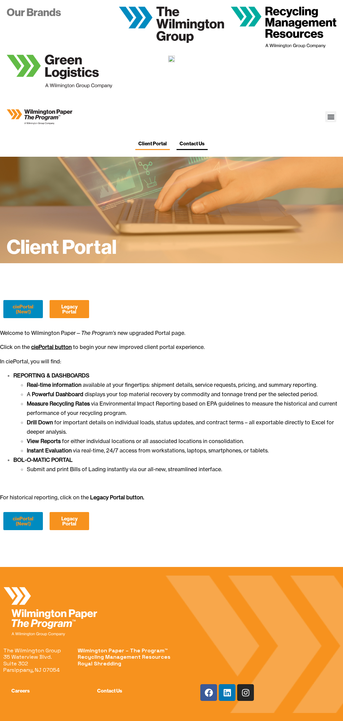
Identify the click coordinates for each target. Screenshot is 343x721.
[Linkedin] (227, 692)
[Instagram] (245, 692)
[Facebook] (208, 692)
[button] (330, 116)
